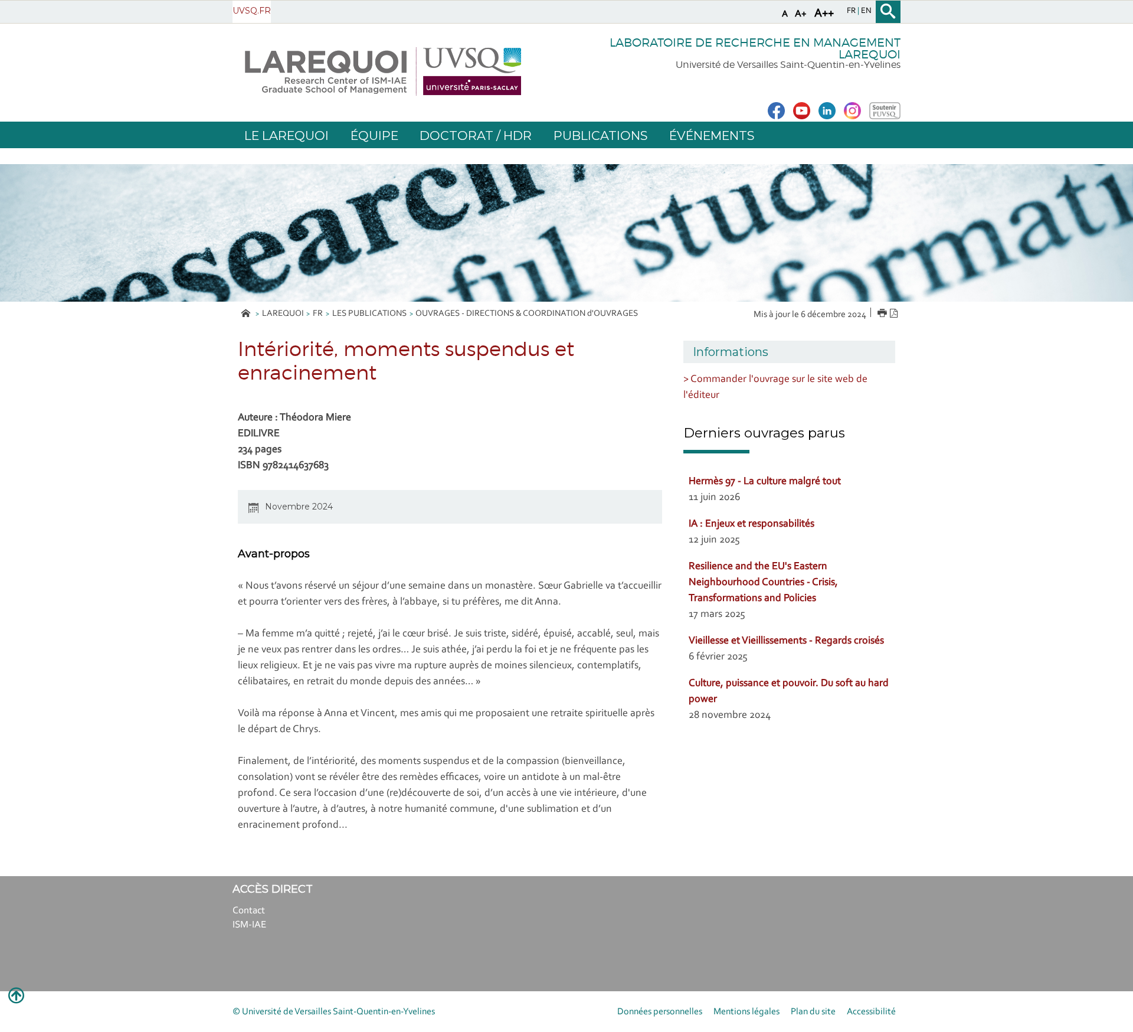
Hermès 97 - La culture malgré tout (765, 481)
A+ (801, 14)
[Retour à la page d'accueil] (383, 71)
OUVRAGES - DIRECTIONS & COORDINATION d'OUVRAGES (526, 313)
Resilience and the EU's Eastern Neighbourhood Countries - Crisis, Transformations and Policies (763, 582)
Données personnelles (659, 1012)
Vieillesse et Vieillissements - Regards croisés (786, 641)
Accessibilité (871, 1012)
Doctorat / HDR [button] (476, 135)
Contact (249, 911)
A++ (824, 13)
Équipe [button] (374, 135)
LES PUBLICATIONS (369, 313)
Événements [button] (711, 135)
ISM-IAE (249, 925)
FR (318, 313)
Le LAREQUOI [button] (286, 135)
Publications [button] (600, 135)
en (866, 11)
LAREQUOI (283, 313)
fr (852, 11)
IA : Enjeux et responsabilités (751, 524)
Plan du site (813, 1012)
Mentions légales (746, 1012)
